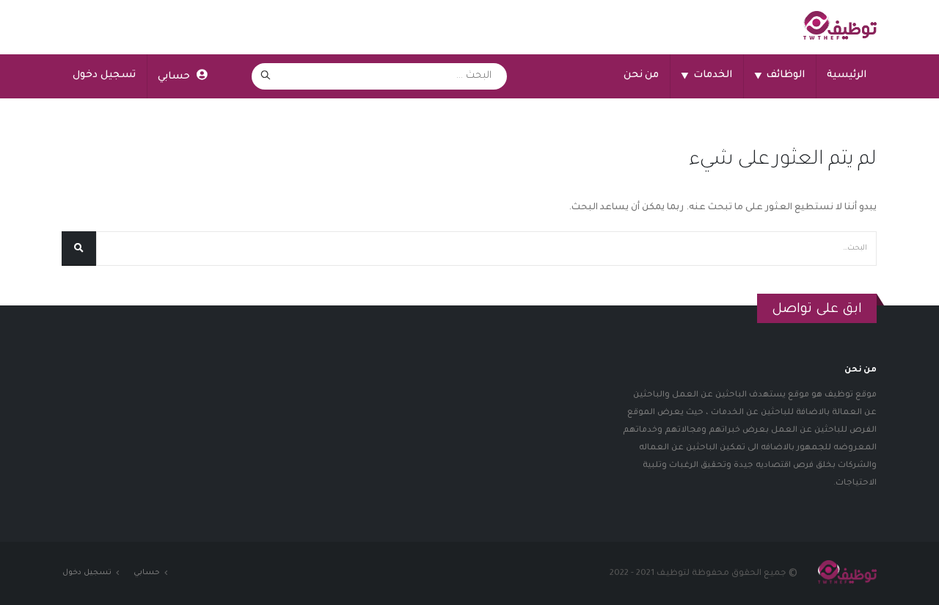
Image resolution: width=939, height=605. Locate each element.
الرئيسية (846, 75)
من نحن (642, 75)
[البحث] (265, 76)
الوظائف (779, 76)
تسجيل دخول (104, 75)
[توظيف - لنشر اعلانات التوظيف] (840, 27)
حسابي (174, 76)
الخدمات (706, 76)
